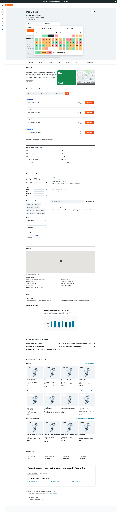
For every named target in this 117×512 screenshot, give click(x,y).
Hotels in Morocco (46, 508)
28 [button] (40, 49)
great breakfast (30, 207)
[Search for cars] (2, 15)
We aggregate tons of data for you (36, 499)
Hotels (34, 508)
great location (37, 204)
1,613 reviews (37, 15)
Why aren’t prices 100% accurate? (36, 502)
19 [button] (56, 42)
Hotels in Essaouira (75, 481)
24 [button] (49, 45)
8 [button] (43, 39)
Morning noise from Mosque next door (61, 193)
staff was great (30, 204)
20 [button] (36, 45)
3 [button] (49, 36)
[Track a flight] (2, 21)
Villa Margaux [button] (82, 407)
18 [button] (53, 42)
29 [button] (43, 49)
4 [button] (60, 39)
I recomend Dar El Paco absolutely (60, 181)
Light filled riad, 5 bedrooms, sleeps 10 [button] (35, 380)
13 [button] (36, 42)
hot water (39, 213)
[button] (115, 1)
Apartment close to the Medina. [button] (68, 408)
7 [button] (70, 39)
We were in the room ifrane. (59, 189)
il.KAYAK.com (28, 508)
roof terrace (32, 213)
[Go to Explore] (2, 18)
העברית (70, 1)
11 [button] (60, 42)
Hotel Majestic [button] (30, 408)
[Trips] (2, 25)
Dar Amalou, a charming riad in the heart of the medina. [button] (52, 435)
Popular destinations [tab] (43, 473)
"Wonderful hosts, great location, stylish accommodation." (65, 183)
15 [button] (43, 42)
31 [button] (80, 49)
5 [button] (56, 36)
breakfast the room (31, 210)
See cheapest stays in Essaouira (88, 390)
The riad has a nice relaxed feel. (59, 179)
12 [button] (56, 39)
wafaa (43, 213)
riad (27, 213)
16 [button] (46, 42)
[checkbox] (33, 236)
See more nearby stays (90, 363)
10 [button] (49, 39)
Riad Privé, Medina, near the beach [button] (86, 379)
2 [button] (46, 36)
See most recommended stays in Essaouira (85, 418)
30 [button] (46, 49)
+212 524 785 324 (30, 19)
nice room (37, 207)
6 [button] (36, 39)
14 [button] (40, 42)
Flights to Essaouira (33, 481)
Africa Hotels (39, 508)
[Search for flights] (2, 9)
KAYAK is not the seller (33, 497)
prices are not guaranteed (53, 493)
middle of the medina (40, 210)
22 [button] (43, 45)
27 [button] (36, 49)
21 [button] (40, 45)
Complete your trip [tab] (33, 473)
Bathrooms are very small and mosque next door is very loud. (66, 191)
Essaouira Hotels (55, 508)
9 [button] (46, 39)
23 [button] (46, 45)
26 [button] (56, 45)
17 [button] (49, 42)
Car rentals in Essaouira (55, 481)
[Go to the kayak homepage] (9, 5)
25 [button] (53, 45)
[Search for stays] (2, 12)
